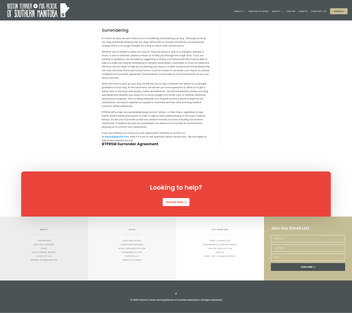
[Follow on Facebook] (176, 294)
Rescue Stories (259, 11)
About (238, 11)
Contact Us (319, 11)
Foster (290, 11)
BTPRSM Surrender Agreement (130, 144)
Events (303, 11)
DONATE (338, 11)
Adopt (276, 11)
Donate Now (174, 202)
